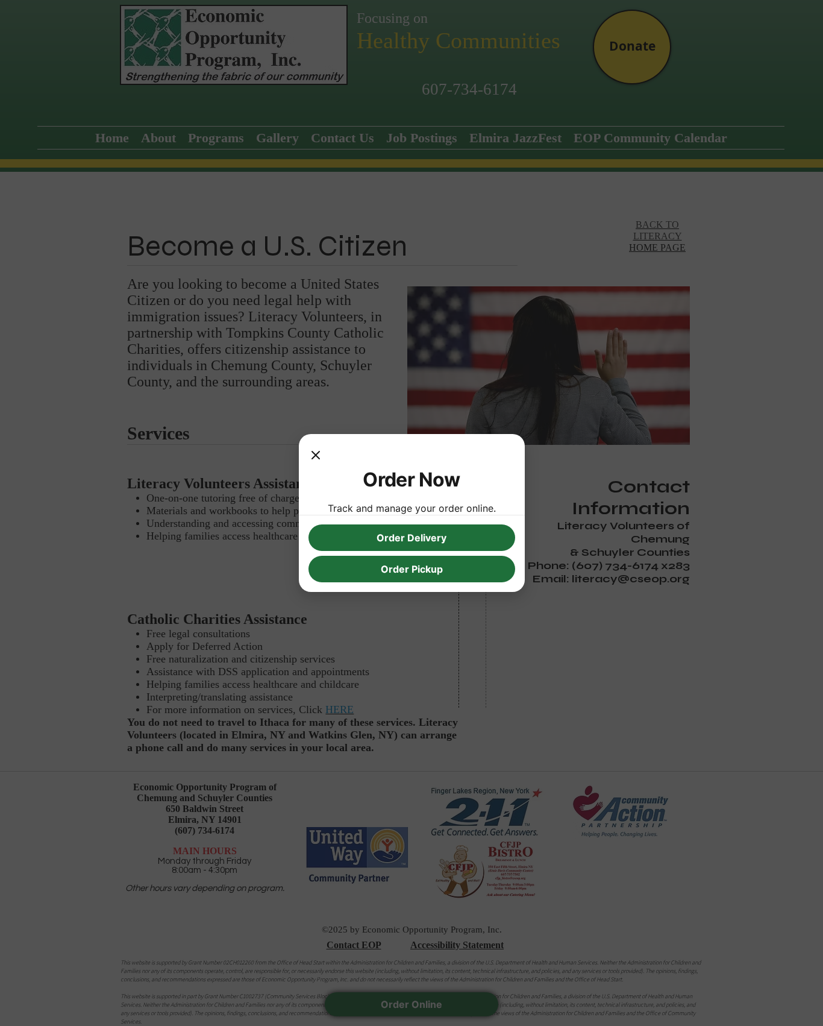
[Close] (316, 456)
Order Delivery (411, 538)
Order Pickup (412, 569)
